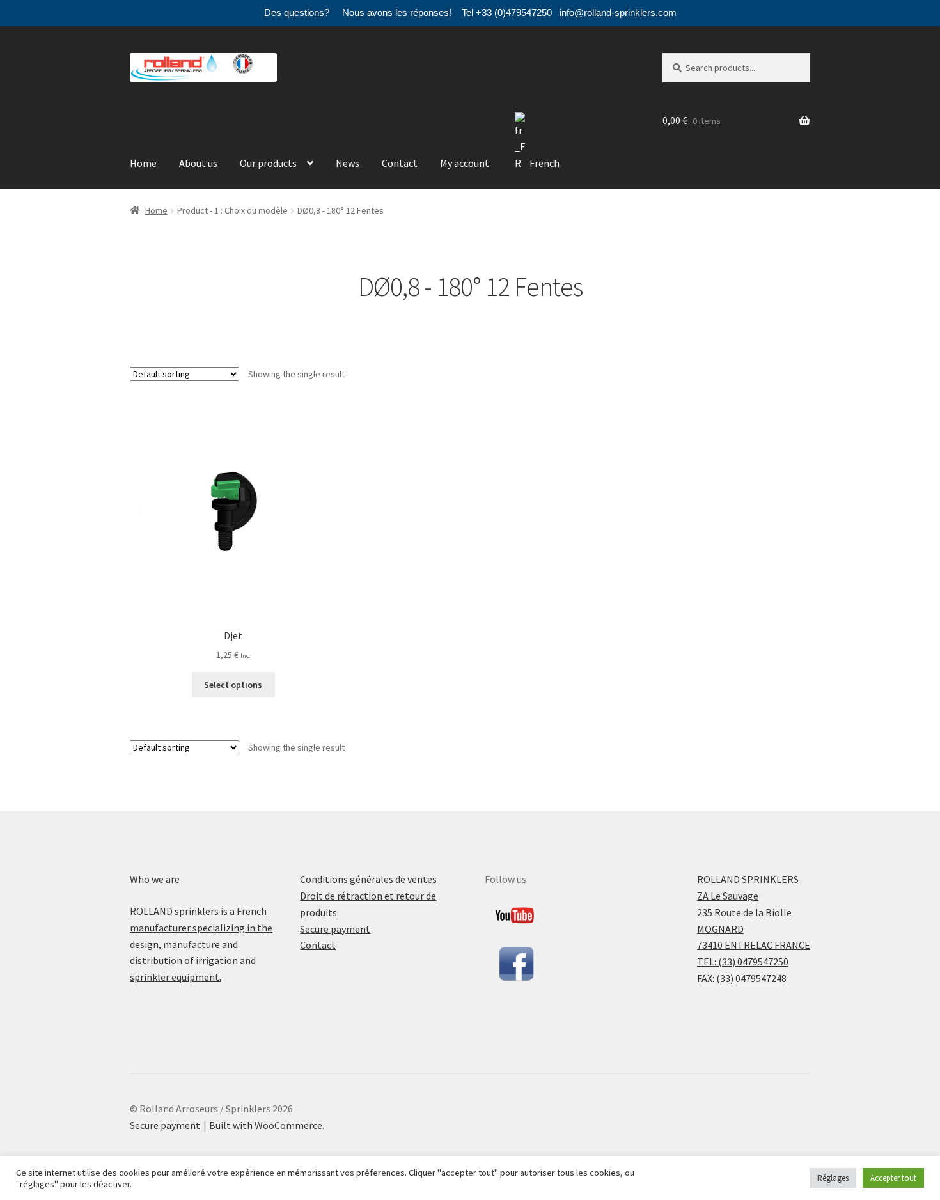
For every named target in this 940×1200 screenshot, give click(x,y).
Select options (233, 684)
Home (143, 163)
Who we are (155, 879)
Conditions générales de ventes (368, 879)
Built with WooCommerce (265, 1125)
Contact (400, 163)
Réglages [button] (833, 1178)
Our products (268, 163)
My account (464, 163)
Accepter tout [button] (893, 1178)
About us (198, 163)
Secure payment (335, 929)
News (347, 163)
